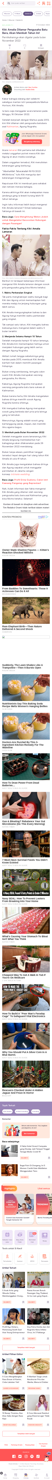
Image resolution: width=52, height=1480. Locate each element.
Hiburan (7, 14)
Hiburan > (12, 20)
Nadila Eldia (30, 90)
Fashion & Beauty (35, 1425)
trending (35, 1111)
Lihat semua (44, 1188)
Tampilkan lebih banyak (26, 1347)
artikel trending (22, 1111)
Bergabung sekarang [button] (32, 142)
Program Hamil (34, 1388)
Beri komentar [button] (29, 1134)
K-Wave (17, 14)
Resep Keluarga (9, 1425)
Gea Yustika (32, 87)
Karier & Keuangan (10, 1388)
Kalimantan (13, 126)
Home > (5, 20)
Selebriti (28, 14)
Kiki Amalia (7, 1111)
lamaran (13, 150)
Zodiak (38, 14)
